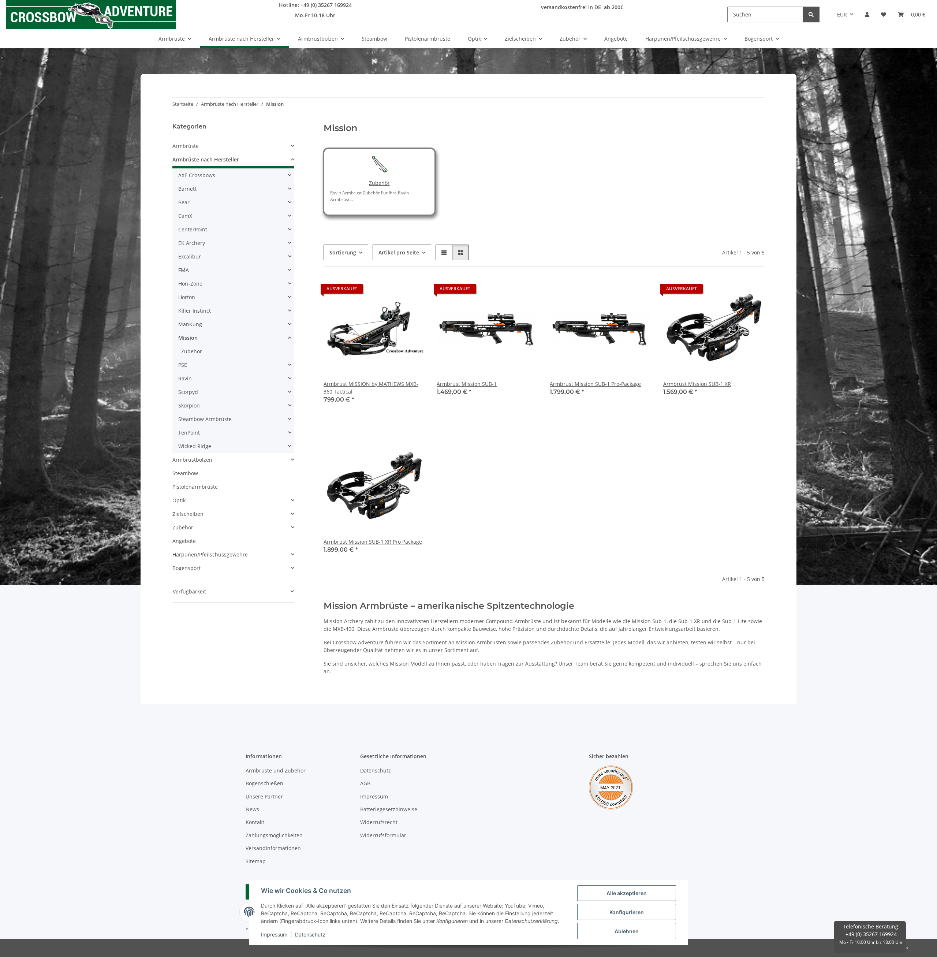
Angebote (184, 540)
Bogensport (186, 568)
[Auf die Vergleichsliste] (393, 291)
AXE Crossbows (196, 175)
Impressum (274, 934)
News (252, 809)
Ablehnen (627, 931)
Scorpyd (188, 391)
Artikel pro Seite (398, 252)
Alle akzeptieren (626, 893)
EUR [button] (842, 14)
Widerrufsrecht (378, 822)
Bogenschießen (264, 783)
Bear (184, 202)
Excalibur (189, 256)
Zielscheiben (188, 513)
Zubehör (379, 182)
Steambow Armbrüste (205, 419)
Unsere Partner (264, 796)
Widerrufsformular (383, 835)
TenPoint (189, 432)
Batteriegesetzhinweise (388, 809)
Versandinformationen (273, 848)
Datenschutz (310, 934)
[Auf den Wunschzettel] (412, 291)
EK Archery (191, 242)
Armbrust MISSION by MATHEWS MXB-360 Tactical (371, 387)
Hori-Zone (190, 283)
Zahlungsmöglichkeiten (274, 835)
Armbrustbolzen (192, 459)
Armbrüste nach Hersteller (205, 159)
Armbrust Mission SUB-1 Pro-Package (595, 383)
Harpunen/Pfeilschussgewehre (210, 554)
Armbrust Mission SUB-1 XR (697, 383)
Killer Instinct (194, 310)
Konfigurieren (626, 912)
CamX (185, 215)
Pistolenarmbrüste (195, 486)
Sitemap (256, 861)
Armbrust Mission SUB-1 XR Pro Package (373, 541)
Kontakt (255, 822)
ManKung (190, 324)
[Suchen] (811, 14)
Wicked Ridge (194, 446)
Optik (179, 500)
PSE (182, 364)
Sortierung (342, 252)
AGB (365, 783)
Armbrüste (185, 145)
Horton (186, 297)
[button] (867, 14)
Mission (188, 337)
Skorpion (189, 405)
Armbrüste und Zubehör (276, 770)
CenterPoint (192, 229)
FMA (183, 270)
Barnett (187, 188)
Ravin (185, 378)
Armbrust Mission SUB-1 (467, 383)
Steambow (185, 473)
